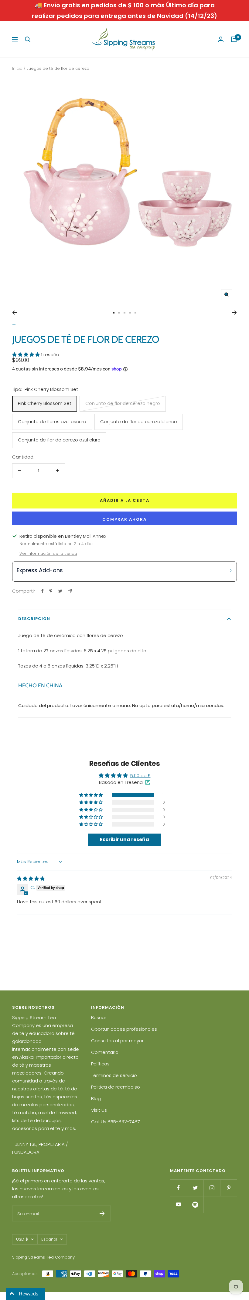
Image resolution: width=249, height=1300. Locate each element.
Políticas (100, 1064)
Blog (96, 1098)
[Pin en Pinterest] (50, 591)
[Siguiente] (234, 312)
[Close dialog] (235, 568)
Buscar (98, 1017)
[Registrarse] (102, 1213)
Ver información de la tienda (48, 553)
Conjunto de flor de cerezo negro (122, 403)
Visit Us (99, 1110)
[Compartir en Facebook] (42, 591)
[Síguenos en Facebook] (178, 1187)
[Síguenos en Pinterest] (228, 1187)
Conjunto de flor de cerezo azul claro (59, 440)
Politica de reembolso (115, 1087)
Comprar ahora (124, 519)
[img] (31, 878)
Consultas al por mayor (117, 1040)
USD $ (22, 1239)
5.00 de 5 (140, 775)
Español (49, 1239)
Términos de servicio (114, 1075)
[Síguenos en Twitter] (195, 1187)
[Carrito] (234, 39)
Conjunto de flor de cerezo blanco (138, 421)
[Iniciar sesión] (220, 39)
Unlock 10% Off (182, 699)
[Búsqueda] (27, 39)
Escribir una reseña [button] (124, 839)
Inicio (17, 68)
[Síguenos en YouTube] (178, 1204)
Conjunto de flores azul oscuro (52, 421)
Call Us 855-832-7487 (115, 1121)
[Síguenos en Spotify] (195, 1204)
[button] (26, 354)
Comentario (104, 1052)
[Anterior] (14, 312)
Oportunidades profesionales (124, 1029)
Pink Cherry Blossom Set (44, 403)
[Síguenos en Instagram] (211, 1187)
